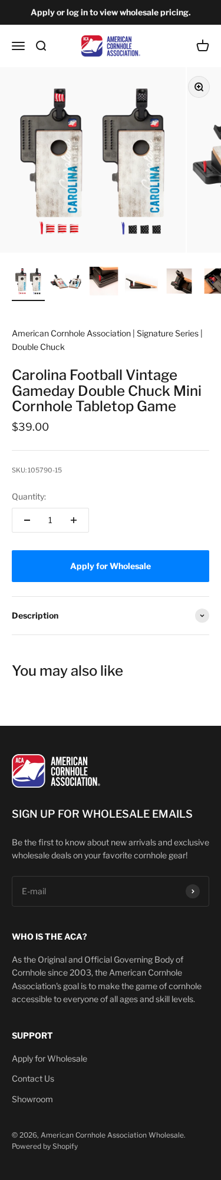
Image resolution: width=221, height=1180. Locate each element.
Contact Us (33, 1078)
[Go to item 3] (103, 283)
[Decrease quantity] (27, 520)
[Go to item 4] (141, 283)
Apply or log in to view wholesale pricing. (111, 12)
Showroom (32, 1099)
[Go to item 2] (66, 283)
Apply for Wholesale (49, 1058)
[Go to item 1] (28, 283)
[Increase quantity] (73, 520)
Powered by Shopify (45, 1146)
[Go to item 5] (179, 283)
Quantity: (29, 496)
